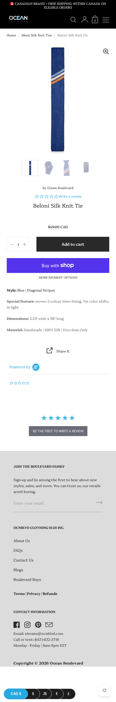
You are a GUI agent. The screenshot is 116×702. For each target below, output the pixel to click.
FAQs (18, 550)
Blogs (18, 569)
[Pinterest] (38, 624)
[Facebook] (16, 624)
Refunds (50, 593)
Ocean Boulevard (60, 187)
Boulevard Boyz (27, 579)
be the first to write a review (58, 431)
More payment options (58, 277)
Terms (19, 593)
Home (11, 35)
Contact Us (23, 560)
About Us (21, 540)
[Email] (48, 624)
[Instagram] (27, 624)
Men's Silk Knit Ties (37, 35)
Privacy (33, 593)
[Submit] (99, 504)
